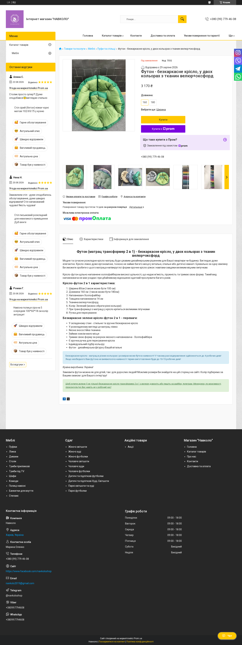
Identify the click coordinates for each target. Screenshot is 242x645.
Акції (131, 446)
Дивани (13, 456)
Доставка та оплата (163, 35)
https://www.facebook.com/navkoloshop (29, 571)
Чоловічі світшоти (78, 461)
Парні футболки (77, 490)
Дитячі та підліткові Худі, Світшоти (88, 481)
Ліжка (12, 451)
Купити (163, 119)
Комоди (13, 481)
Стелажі (13, 495)
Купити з (157, 128)
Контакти (136, 35)
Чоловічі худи (76, 466)
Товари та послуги (74, 49)
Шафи (12, 476)
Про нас (191, 456)
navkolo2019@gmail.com (20, 583)
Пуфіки (13, 446)
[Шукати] (182, 19)
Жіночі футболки (78, 456)
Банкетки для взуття (21, 490)
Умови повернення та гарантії (202, 35)
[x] (68, 399)
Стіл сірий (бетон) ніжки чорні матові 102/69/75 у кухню (31, 109)
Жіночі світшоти (77, 446)
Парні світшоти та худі (81, 485)
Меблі (91, 49)
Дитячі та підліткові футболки (85, 476)
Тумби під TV (16, 471)
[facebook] (64, 399)
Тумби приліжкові (19, 466)
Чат (229, 635)
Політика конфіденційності (140, 641)
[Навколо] (15, 19)
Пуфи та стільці (106, 49)
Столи (12, 461)
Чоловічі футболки (79, 471)
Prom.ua (138, 638)
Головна (88, 35)
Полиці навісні (17, 485)
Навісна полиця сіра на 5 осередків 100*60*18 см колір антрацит (30, 311)
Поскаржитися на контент (112, 641)
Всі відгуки (16, 364)
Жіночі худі (74, 451)
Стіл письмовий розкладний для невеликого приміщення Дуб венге (31, 218)
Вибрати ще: (153, 109)
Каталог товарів (112, 35)
